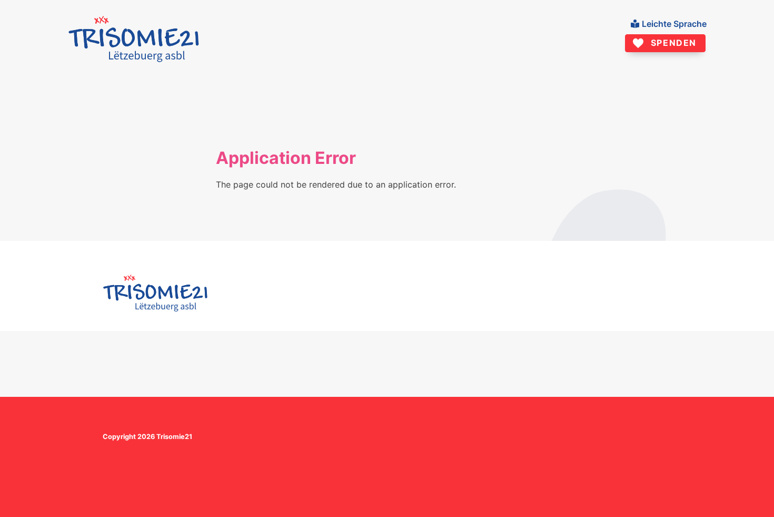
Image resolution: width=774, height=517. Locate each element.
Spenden (674, 42)
